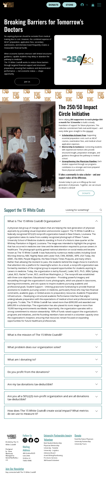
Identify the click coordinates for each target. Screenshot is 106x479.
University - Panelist (51, 448)
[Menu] (99, 5)
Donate (78, 435)
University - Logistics (51, 450)
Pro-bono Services (50, 458)
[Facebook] (30, 440)
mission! (89, 131)
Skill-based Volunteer (51, 460)
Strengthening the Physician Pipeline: (79, 161)
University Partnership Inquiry (58, 435)
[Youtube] (36, 440)
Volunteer (48, 439)
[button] (92, 4)
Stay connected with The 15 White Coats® (20, 472)
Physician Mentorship (51, 445)
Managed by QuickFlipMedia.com (12, 458)
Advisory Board (49, 453)
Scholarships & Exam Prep (74, 135)
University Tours (80, 444)
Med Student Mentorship (53, 443)
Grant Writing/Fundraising (53, 455)
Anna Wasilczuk (9, 452)
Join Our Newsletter (15, 469)
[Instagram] (25, 440)
